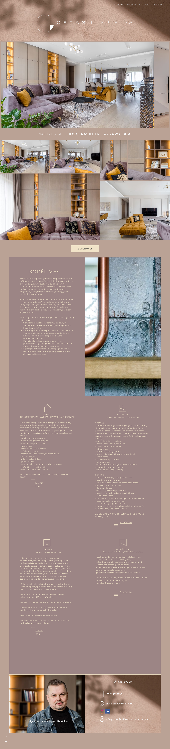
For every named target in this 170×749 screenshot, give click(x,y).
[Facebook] (107, 711)
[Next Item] (165, 85)
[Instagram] (102, 711)
